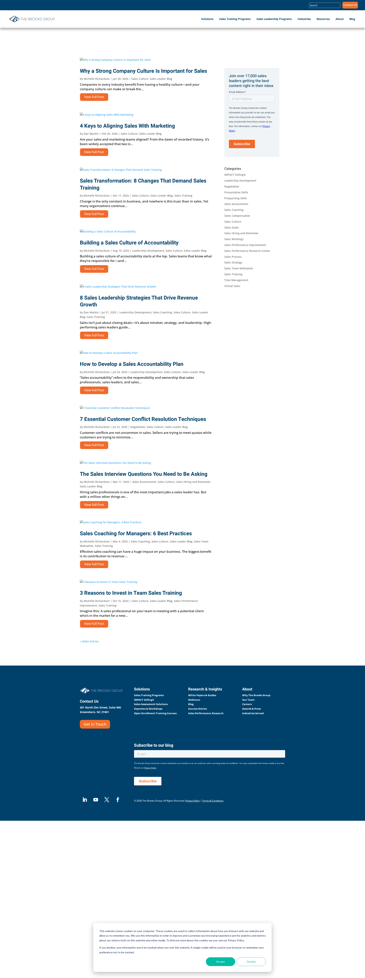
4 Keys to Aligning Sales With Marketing (127, 126)
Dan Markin (91, 133)
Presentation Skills (236, 192)
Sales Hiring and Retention (193, 482)
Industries (304, 19)
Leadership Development (148, 250)
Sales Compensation (237, 215)
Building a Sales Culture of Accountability (129, 243)
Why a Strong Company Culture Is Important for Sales (143, 71)
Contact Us (350, 5)
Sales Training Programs (235, 19)
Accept (220, 961)
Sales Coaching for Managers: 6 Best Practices (136, 534)
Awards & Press (251, 708)
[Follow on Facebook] (117, 800)
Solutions (207, 19)
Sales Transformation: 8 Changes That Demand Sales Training (143, 184)
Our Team (248, 699)
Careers (247, 704)
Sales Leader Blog (161, 79)
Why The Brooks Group (256, 695)
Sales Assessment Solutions (151, 704)
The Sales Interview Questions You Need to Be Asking (143, 474)
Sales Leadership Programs (274, 19)
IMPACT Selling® (235, 174)
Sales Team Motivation (238, 268)
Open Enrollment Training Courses (155, 713)
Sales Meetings (234, 239)
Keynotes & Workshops (148, 708)
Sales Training (183, 195)
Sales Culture (139, 79)
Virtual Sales (232, 286)
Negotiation (137, 427)
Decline (251, 961)
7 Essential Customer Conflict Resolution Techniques (143, 419)
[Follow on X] (106, 800)
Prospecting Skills (235, 198)
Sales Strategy (233, 262)
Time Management (236, 280)
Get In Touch (95, 724)
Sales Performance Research (206, 713)
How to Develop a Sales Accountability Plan (131, 364)
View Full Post (94, 97)
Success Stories (197, 708)
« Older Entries (89, 641)
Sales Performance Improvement (245, 245)
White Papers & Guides (202, 695)
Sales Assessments (144, 482)
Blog (352, 19)
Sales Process (233, 257)
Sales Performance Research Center (247, 251)
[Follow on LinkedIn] (84, 800)
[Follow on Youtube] (95, 800)
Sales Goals (231, 227)
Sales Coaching (162, 312)
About (340, 19)
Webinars (194, 699)
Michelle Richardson (97, 79)
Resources (323, 19)
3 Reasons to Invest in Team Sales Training (131, 593)
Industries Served (253, 713)
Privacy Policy (192, 800)
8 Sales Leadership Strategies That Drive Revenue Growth (139, 301)
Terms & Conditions (213, 800)
